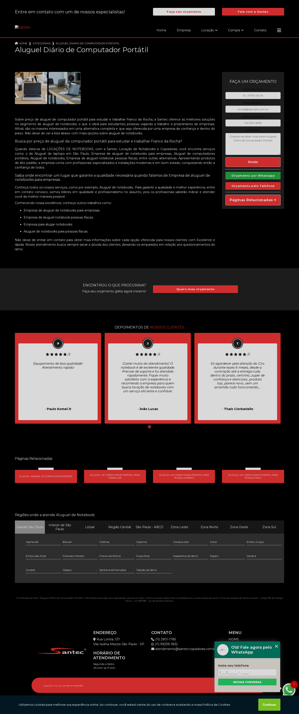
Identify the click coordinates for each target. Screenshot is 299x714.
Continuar (269, 704)
